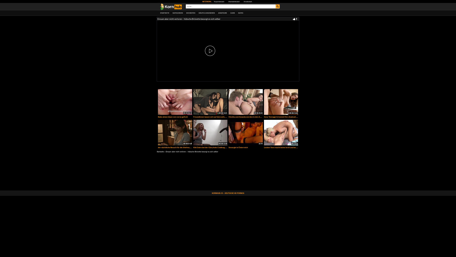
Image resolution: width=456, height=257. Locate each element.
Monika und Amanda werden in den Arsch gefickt (249, 117)
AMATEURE (222, 13)
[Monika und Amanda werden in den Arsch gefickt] (246, 102)
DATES (240, 13)
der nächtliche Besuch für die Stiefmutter (175, 147)
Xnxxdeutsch (248, 1)
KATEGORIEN (178, 13)
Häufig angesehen (207, 13)
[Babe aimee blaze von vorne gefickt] (175, 102)
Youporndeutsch (219, 1)
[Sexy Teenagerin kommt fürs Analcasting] (281, 102)
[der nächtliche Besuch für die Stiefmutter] (175, 133)
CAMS (232, 13)
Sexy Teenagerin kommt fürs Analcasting (281, 117)
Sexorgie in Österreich (238, 147)
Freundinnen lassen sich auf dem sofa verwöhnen (214, 117)
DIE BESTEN (190, 13)
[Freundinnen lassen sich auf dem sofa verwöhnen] (210, 102)
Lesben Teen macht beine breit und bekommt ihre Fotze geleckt (290, 147)
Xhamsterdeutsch (234, 1)
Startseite (164, 13)
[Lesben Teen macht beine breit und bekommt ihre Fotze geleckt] (281, 133)
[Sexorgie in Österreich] (246, 133)
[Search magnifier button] (278, 6)
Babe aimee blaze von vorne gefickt (173, 117)
